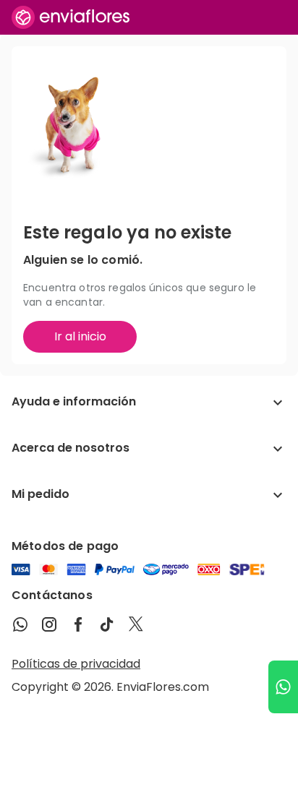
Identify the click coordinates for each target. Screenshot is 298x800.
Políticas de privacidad (76, 663)
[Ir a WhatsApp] (283, 687)
